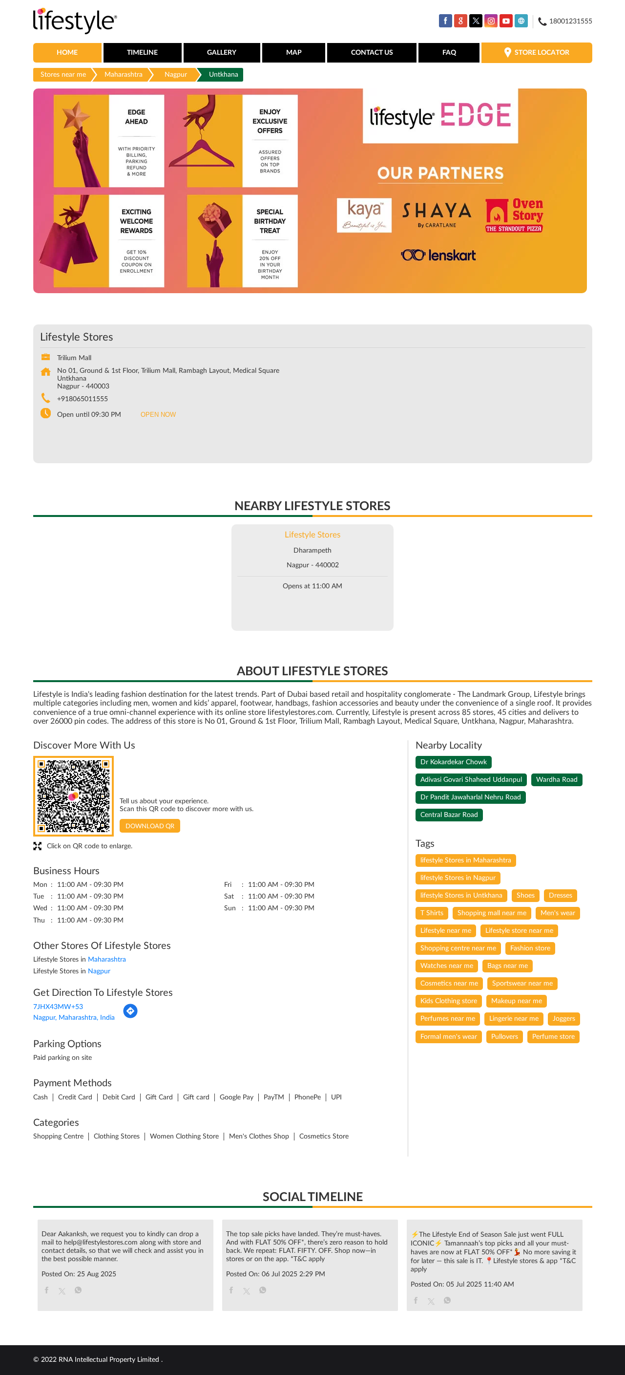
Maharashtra (123, 74)
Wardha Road (557, 779)
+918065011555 (82, 399)
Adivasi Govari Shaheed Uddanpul (471, 779)
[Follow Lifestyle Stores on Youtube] (506, 20)
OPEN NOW (158, 414)
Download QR (149, 826)
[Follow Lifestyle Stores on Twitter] (475, 20)
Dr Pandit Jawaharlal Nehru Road (470, 797)
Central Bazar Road (449, 815)
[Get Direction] (130, 1016)
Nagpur (176, 74)
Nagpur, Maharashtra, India (74, 1017)
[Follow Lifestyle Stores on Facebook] (445, 20)
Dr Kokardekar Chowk (453, 762)
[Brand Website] (521, 20)
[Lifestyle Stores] (75, 22)
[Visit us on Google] (460, 20)
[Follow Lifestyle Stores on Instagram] (491, 20)
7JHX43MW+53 (58, 1007)
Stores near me (63, 74)
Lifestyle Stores (312, 535)
